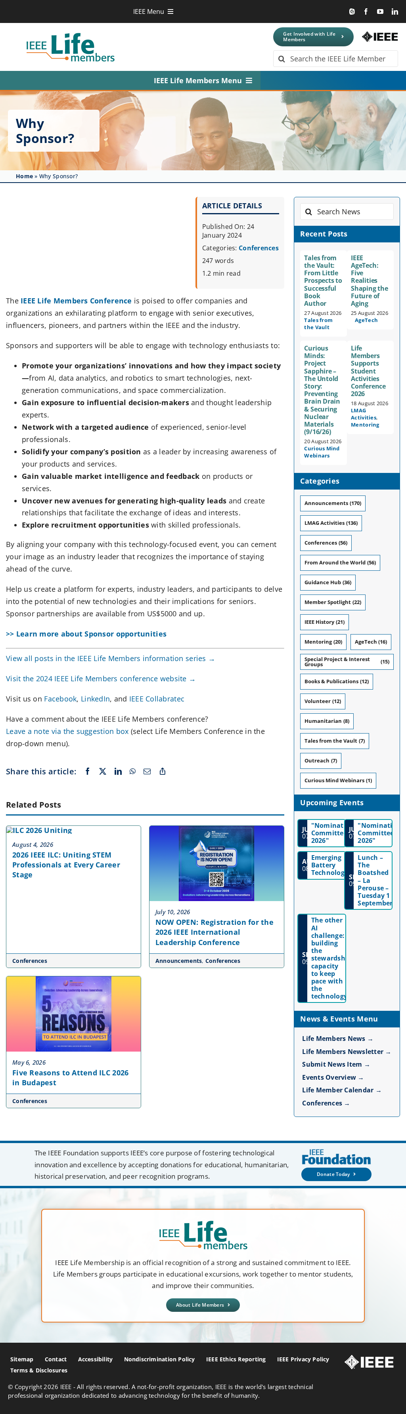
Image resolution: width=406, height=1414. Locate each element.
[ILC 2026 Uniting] (39, 830)
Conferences (259, 248)
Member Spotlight (332, 602)
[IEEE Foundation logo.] (203, 1223)
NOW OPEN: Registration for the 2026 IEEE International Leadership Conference (214, 932)
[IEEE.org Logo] (380, 35)
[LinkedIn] (118, 772)
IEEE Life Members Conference (76, 300)
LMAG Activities (363, 414)
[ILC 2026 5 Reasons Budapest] (73, 980)
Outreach (320, 760)
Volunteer (322, 701)
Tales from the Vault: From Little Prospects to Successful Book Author (323, 280)
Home (24, 176)
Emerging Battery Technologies (332, 865)
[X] (102, 772)
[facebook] (366, 11)
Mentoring (365, 424)
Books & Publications (336, 681)
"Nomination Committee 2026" (332, 833)
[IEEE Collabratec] (352, 11)
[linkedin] (395, 11)
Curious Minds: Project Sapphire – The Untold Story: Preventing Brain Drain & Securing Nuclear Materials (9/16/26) (322, 390)
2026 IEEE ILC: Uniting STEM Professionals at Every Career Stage (66, 864)
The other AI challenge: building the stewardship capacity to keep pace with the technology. (331, 958)
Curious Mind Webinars (321, 452)
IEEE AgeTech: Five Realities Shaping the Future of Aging (369, 280)
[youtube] (380, 11)
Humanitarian (326, 720)
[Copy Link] (162, 772)
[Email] (147, 772)
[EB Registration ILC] (216, 829)
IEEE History (324, 621)
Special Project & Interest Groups (346, 662)
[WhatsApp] (133, 772)
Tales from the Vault (318, 323)
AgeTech (366, 320)
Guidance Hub (327, 582)
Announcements (178, 960)
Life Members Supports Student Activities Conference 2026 (368, 371)
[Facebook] (87, 772)
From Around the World (339, 562)
